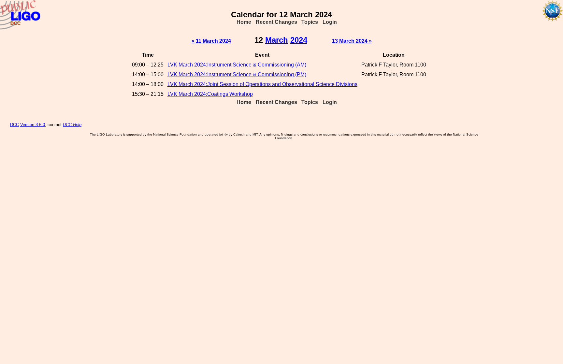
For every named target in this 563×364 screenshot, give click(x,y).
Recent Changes (276, 22)
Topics (309, 22)
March (276, 40)
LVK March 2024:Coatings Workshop (210, 94)
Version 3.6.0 (32, 124)
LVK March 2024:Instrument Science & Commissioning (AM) (236, 64)
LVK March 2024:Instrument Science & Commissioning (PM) (236, 74)
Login (330, 22)
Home (244, 22)
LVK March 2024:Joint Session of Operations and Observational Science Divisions (262, 84)
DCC (14, 124)
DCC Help (72, 124)
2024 (298, 40)
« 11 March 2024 (211, 41)
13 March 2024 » (352, 41)
